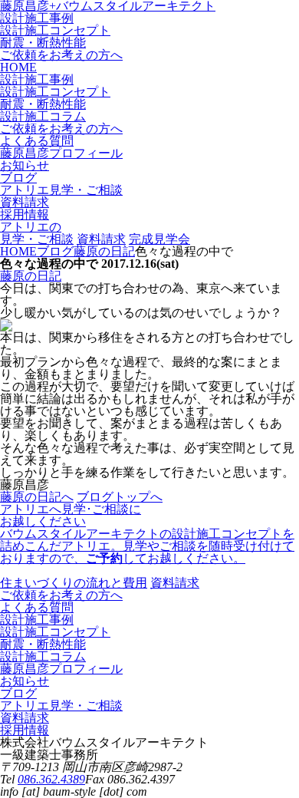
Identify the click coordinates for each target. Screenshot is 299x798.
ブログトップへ (120, 496)
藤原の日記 (30, 275)
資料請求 (101, 239)
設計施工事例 (37, 18)
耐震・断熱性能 (43, 42)
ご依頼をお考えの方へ (61, 54)
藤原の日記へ (37, 496)
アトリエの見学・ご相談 (37, 233)
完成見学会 (159, 239)
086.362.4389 (51, 779)
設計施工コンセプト (55, 30)
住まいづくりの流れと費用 (73, 582)
